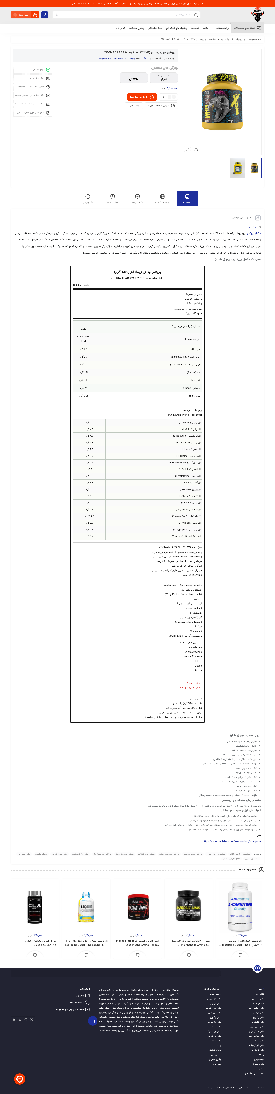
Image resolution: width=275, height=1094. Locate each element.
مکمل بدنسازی (258, 999)
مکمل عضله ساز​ (24, 854)
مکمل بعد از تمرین (59, 854)
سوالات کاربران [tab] (112, 202)
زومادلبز (168, 58)
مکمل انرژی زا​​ (258, 1013)
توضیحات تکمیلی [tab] (162, 202)
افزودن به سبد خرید (139, 97)
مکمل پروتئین (254, 233)
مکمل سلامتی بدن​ (256, 1036)
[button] (240, 955)
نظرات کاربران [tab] (137, 202)
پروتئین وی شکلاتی (146, 854)
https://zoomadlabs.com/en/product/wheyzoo (232, 841)
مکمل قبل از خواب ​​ (256, 1045)
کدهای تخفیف (215, 1050)
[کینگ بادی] (257, 15)
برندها (261, 1055)
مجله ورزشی (259, 1059)
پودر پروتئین (240, 39)
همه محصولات (255, 39)
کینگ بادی (260, 994)
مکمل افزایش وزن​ (256, 1008)
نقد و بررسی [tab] (88, 202)
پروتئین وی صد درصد (125, 854)
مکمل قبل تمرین (252, 858)
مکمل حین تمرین (257, 1027)
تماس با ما (260, 1069)
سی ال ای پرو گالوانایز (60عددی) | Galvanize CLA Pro (39, 943)
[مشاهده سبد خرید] (35, 15)
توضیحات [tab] (187, 202)
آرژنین (195, 469)
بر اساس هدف (258, 1003)
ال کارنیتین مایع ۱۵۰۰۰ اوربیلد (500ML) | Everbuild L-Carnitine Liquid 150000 (86, 943)
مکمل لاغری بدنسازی (231, 858)
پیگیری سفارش (258, 1064)
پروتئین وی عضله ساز (102, 854)
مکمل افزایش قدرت (80, 854)
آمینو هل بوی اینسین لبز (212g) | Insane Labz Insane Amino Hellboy (137, 943)
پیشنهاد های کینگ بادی (254, 1073)
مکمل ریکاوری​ (41, 854)
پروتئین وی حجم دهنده (169, 854)
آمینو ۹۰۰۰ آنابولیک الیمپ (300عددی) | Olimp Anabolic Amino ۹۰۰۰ (190, 943)
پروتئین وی (225, 39)
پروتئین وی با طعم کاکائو (240, 854)
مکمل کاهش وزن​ (257, 1050)
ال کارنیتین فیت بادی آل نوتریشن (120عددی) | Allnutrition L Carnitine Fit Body (241, 945)
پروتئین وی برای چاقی (193, 854)
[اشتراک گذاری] (196, 149)
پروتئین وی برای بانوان (216, 854)
